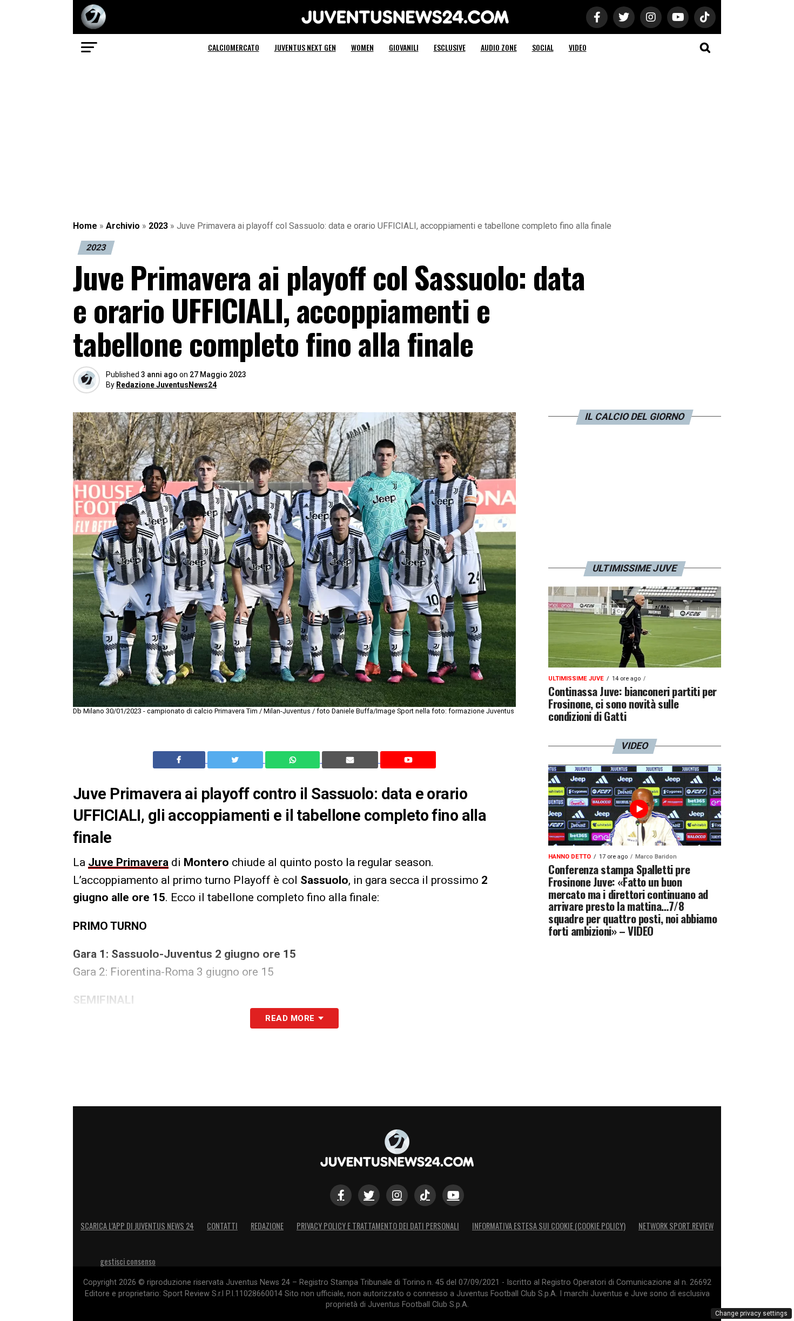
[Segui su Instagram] (397, 1195)
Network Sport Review (676, 1225)
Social (543, 47)
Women (362, 47)
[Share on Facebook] (180, 759)
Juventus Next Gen (305, 47)
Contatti (222, 1225)
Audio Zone (499, 47)
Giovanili (404, 47)
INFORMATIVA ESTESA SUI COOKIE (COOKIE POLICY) (548, 1225)
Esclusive (450, 47)
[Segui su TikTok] (425, 1195)
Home (85, 226)
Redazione (267, 1225)
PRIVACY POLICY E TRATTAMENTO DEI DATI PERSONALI (378, 1225)
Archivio (123, 226)
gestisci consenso (128, 1261)
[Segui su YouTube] (453, 1195)
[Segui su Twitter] (369, 1195)
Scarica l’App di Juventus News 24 (137, 1225)
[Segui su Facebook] (341, 1195)
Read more (289, 1018)
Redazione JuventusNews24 (166, 384)
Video (578, 47)
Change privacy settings (751, 1313)
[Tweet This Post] (236, 759)
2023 (158, 226)
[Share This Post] (293, 759)
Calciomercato (233, 47)
